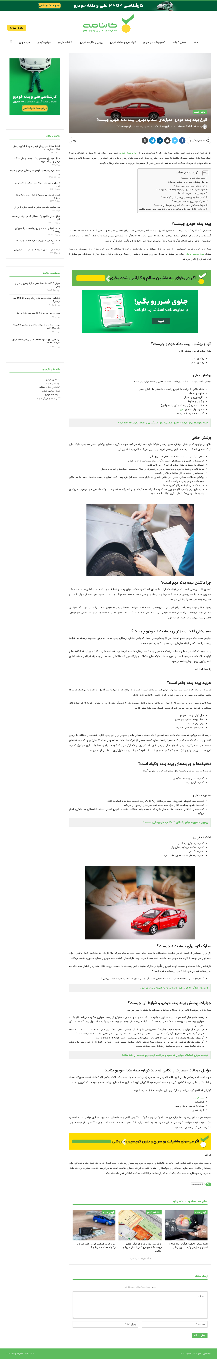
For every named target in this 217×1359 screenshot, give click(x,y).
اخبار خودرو (24, 42)
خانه (195, 42)
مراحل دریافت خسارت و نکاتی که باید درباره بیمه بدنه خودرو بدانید (172, 209)
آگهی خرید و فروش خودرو (48, 398)
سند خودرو (198, 1098)
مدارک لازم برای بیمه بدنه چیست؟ (188, 201)
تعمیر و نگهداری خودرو (154, 42)
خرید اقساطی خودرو (51, 391)
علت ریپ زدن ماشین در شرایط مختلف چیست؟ (38, 240)
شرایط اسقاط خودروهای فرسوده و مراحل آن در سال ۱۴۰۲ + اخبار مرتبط (36, 147)
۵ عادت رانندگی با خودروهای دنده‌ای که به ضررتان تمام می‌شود (174, 988)
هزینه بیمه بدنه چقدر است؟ (191, 193)
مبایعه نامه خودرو (52, 394)
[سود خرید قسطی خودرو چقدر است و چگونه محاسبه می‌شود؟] (94, 1225)
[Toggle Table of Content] (204, 173)
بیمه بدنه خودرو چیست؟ (193, 178)
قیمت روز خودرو (53, 379)
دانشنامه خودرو (65, 42)
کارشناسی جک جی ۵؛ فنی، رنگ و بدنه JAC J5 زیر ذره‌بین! (36, 299)
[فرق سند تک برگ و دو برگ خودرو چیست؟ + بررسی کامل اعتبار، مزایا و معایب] (140, 1225)
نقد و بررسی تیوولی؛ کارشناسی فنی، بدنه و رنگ (38, 313)
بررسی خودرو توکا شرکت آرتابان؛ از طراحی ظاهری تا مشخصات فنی (36, 326)
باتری (181, 409)
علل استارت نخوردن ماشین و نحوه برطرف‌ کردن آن (37, 207)
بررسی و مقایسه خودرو (91, 42)
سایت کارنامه (17, 28)
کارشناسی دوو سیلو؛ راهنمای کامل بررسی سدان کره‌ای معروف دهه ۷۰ (36, 341)
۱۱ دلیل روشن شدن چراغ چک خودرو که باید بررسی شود (37, 184)
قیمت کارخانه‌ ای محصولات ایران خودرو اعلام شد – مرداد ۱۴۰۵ (37, 196)
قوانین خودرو (44, 42)
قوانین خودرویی (197, 1184)
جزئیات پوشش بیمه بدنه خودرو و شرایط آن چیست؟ (179, 205)
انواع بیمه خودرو (128, 153)
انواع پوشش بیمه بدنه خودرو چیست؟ (186, 182)
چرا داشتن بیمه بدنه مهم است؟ (189, 186)
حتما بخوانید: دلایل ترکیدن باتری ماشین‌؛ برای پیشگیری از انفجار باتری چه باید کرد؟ (163, 423)
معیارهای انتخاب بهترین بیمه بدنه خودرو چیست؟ (180, 189)
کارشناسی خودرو (53, 383)
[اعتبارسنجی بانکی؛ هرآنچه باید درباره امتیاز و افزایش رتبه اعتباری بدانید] (186, 1225)
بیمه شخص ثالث (195, 254)
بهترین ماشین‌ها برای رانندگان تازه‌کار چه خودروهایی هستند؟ (175, 822)
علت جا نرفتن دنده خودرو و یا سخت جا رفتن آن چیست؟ (37, 230)
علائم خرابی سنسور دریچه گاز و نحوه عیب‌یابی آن (37, 250)
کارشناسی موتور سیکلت (49, 387)
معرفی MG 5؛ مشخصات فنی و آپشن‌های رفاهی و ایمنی (37, 285)
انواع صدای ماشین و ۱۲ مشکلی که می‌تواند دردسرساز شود (36, 218)
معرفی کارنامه (179, 42)
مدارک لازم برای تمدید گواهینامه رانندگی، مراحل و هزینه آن (35, 172)
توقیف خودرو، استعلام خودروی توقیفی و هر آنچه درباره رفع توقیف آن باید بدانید (165, 1055)
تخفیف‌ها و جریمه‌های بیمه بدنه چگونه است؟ (183, 197)
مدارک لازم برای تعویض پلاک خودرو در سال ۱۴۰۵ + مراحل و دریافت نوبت (37, 160)
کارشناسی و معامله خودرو (123, 42)
